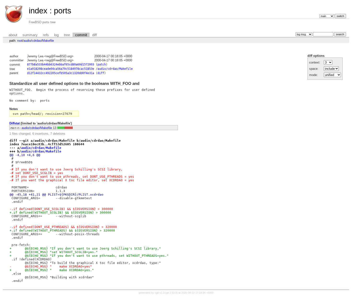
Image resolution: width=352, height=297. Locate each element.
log (56, 35)
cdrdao (36, 40)
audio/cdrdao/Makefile (115, 68)
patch (101, 64)
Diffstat (14, 123)
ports (62, 10)
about (13, 35)
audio (27, 40)
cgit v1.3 (160, 292)
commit (81, 35)
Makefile (48, 40)
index (38, 10)
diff (94, 35)
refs (46, 35)
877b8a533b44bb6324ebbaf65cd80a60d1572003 (60, 64)
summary (30, 35)
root (20, 40)
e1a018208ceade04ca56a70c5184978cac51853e (60, 68)
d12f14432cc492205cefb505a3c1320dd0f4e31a (60, 73)
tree (67, 35)
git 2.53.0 (171, 292)
